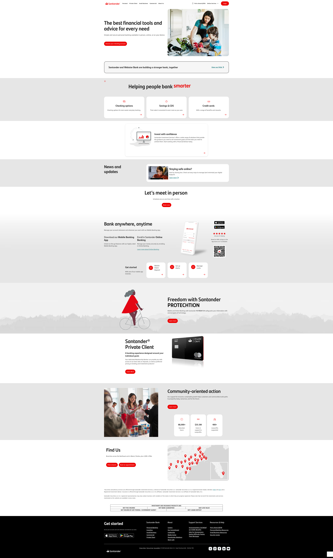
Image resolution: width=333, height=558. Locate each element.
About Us (161, 3)
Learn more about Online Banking (148, 249)
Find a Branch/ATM (199, 3)
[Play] (105, 81)
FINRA (214, 490)
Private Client (133, 3)
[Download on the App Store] (219, 223)
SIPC (220, 490)
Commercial (153, 3)
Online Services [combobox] (211, 3)
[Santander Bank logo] (112, 3)
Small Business (143, 3)
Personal (125, 3)
